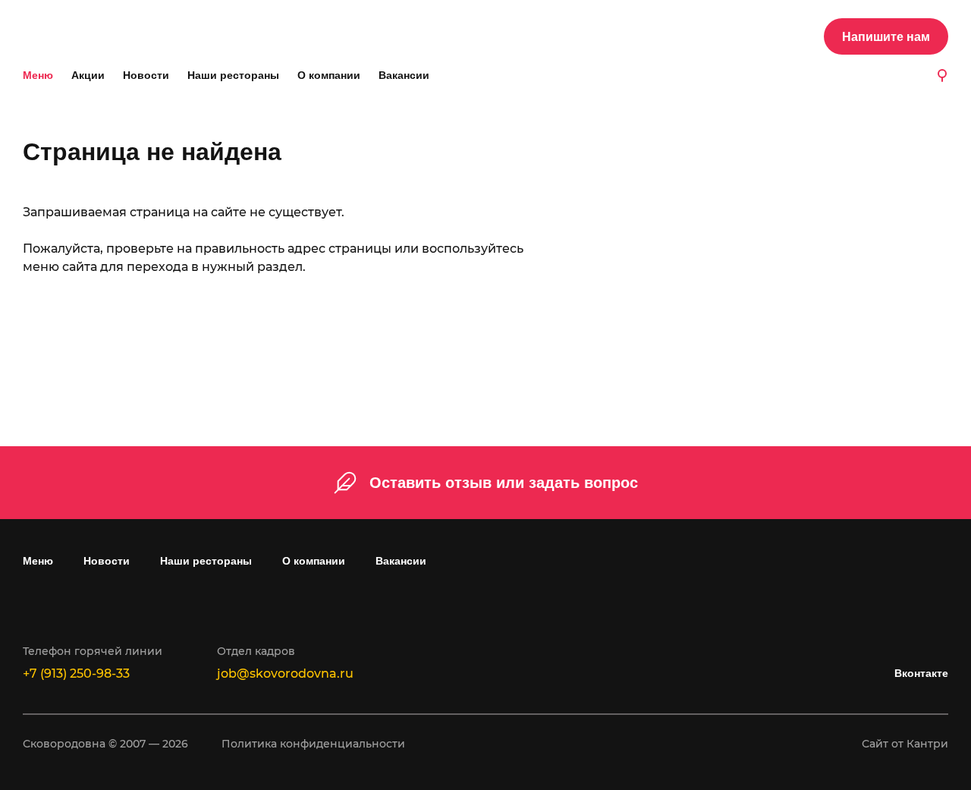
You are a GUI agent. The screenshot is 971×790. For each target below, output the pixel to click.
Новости (146, 75)
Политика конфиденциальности (313, 744)
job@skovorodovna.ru (285, 673)
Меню (38, 75)
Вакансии (404, 75)
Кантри (927, 744)
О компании (328, 75)
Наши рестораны (233, 75)
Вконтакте (921, 673)
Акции (88, 75)
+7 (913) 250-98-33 (76, 673)
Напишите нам (886, 36)
